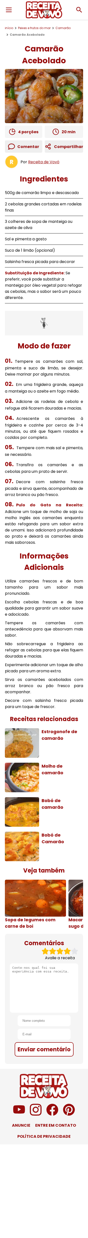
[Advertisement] (44, 323)
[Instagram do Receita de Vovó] (36, 1114)
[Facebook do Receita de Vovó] (52, 1114)
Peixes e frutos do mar (34, 28)
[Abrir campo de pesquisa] (79, 10)
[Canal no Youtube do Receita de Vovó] (19, 1114)
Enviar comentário (44, 1049)
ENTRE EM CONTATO (55, 1125)
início (9, 28)
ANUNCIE (21, 1125)
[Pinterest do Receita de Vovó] (69, 1114)
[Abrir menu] (9, 10)
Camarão (63, 28)
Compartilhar (68, 146)
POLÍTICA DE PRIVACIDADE (44, 1136)
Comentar (28, 146)
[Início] (44, 9)
